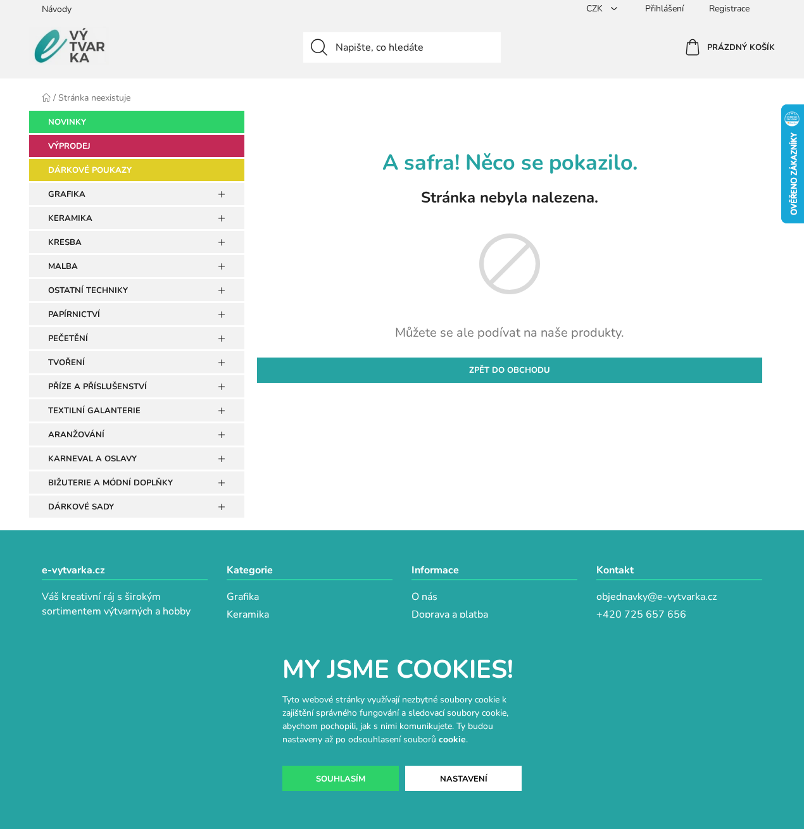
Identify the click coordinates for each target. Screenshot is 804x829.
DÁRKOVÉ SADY (81, 507)
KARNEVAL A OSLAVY (92, 458)
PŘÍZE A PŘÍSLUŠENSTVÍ (97, 386)
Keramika (248, 614)
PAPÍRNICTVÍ (74, 314)
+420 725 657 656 (641, 614)
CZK (595, 9)
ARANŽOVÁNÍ (76, 434)
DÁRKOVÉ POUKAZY (90, 170)
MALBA (63, 266)
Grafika (243, 597)
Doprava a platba (449, 614)
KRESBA (65, 242)
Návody (57, 9)
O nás (424, 597)
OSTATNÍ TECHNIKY (88, 290)
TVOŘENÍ (66, 362)
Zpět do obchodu (509, 370)
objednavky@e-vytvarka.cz (656, 597)
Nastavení (463, 779)
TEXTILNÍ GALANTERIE (94, 410)
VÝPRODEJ (69, 146)
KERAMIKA (70, 218)
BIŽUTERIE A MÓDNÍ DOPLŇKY (110, 483)
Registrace (729, 9)
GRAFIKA (66, 194)
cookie (452, 739)
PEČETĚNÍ (68, 338)
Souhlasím (340, 779)
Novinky (67, 122)
